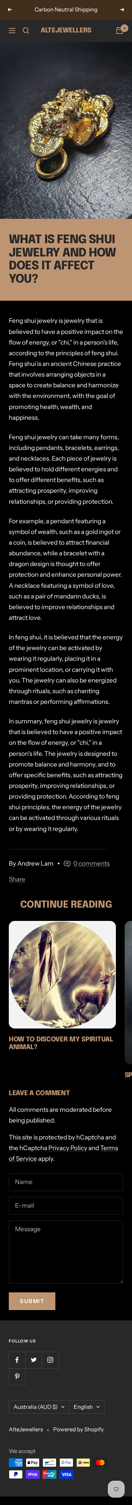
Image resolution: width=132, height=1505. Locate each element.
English (83, 1406)
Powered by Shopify (78, 1429)
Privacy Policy (67, 1148)
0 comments (91, 863)
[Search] (26, 30)
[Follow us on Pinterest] (17, 1376)
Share (17, 879)
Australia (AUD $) (36, 1406)
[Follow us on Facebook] (17, 1360)
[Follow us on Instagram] (50, 1360)
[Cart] (119, 30)
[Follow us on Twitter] (33, 1360)
